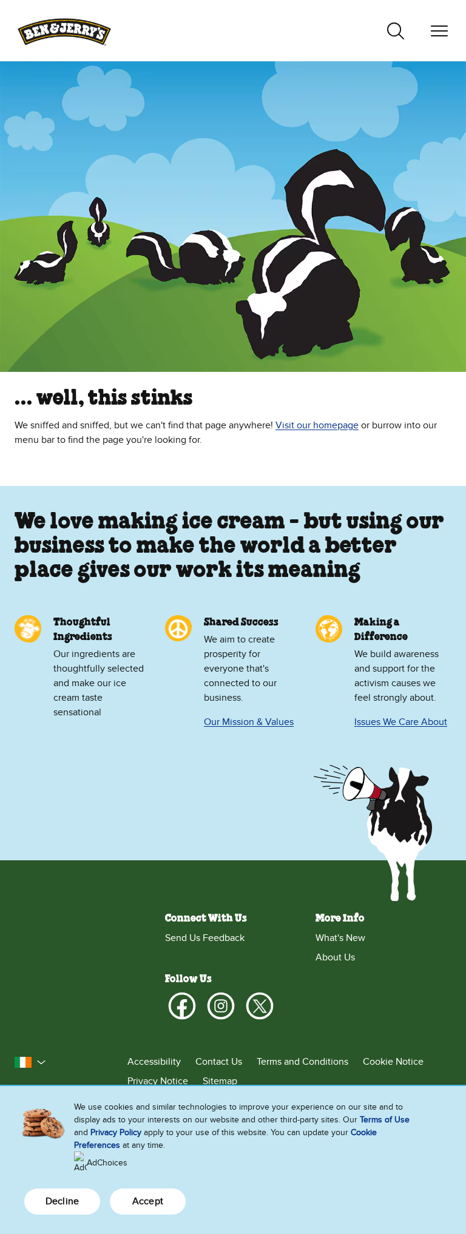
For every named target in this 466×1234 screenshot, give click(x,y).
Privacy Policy (115, 1132)
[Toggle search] (396, 31)
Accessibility (154, 1062)
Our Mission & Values (249, 722)
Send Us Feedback (205, 938)
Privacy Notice (157, 1081)
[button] (30, 1062)
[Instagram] (221, 1006)
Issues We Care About (400, 722)
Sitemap (220, 1081)
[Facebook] (182, 1006)
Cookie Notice (393, 1062)
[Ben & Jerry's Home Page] (64, 31)
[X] (260, 1006)
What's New (340, 938)
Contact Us (218, 1062)
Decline (62, 1201)
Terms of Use (385, 1119)
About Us (335, 957)
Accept (147, 1201)
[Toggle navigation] (439, 31)
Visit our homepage (317, 425)
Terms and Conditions (302, 1062)
